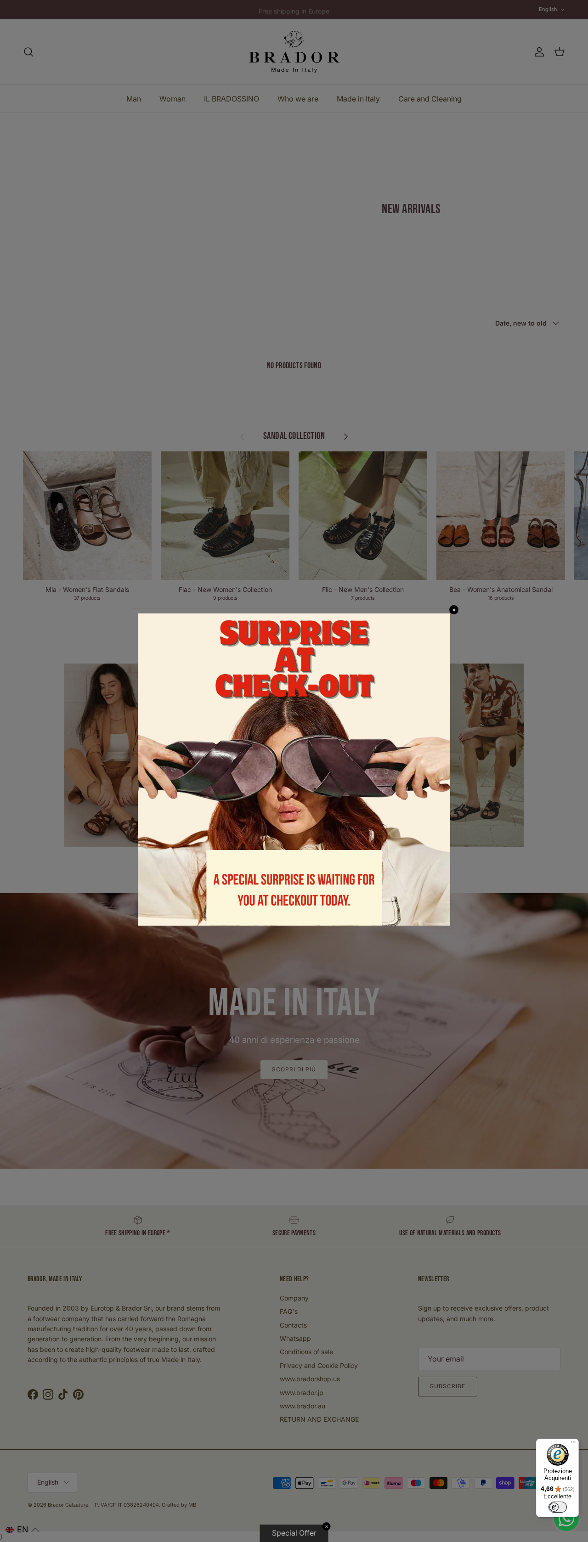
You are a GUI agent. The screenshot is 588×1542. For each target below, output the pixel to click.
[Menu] (573, 1444)
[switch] (557, 1507)
